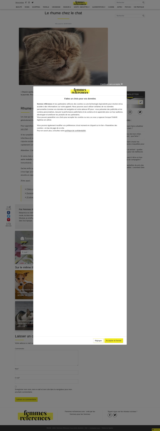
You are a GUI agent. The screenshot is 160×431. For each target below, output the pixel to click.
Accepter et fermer (113, 341)
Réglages (98, 341)
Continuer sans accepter (110, 84)
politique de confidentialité (75, 131)
